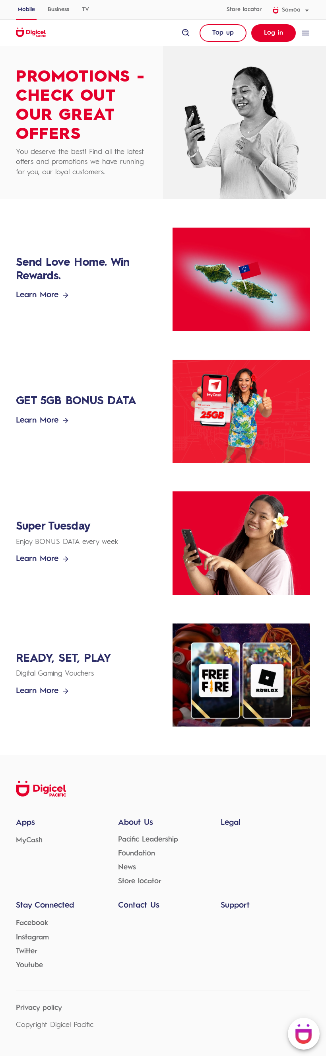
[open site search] (186, 33)
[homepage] (31, 36)
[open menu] (305, 33)
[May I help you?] (304, 1034)
